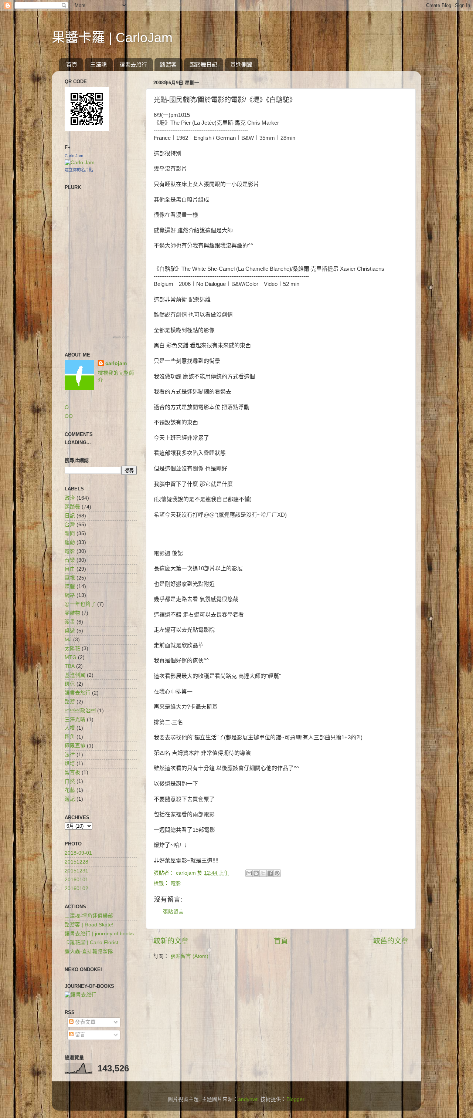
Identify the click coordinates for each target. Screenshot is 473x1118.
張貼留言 (173, 912)
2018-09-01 (78, 853)
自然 (70, 781)
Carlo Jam (74, 155)
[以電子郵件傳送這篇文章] (249, 873)
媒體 (70, 586)
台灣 (70, 524)
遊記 (70, 799)
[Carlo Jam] (80, 162)
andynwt (248, 1099)
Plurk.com (121, 337)
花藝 (70, 790)
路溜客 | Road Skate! (89, 925)
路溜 (70, 702)
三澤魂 (98, 64)
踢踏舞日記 (203, 64)
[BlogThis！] (256, 873)
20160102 (76, 888)
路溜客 (168, 64)
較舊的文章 (390, 941)
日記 (70, 516)
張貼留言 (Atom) (189, 956)
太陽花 (72, 648)
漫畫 (70, 622)
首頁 (71, 64)
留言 (79, 1034)
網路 (70, 595)
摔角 (70, 737)
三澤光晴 (75, 719)
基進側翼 (241, 64)
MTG (70, 657)
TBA (70, 666)
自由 (70, 569)
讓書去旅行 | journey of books (99, 933)
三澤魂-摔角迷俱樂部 (89, 916)
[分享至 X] (263, 873)
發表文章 (85, 1022)
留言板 (72, 772)
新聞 (70, 533)
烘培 (70, 763)
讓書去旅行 (133, 64)
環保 (70, 684)
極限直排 (75, 746)
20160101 (76, 879)
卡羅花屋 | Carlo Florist (91, 942)
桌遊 (70, 631)
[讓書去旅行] (80, 994)
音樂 (70, 560)
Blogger (295, 1099)
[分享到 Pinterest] (277, 873)
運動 (70, 542)
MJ (68, 639)
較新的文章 (170, 941)
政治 (70, 498)
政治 (80, 710)
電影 (176, 883)
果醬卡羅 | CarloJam (112, 37)
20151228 (76, 862)
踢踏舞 (72, 507)
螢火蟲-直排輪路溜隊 (89, 951)
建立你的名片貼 (79, 170)
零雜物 (72, 613)
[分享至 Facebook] (270, 873)
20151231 (76, 871)
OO (69, 416)
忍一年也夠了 (80, 604)
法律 (70, 754)
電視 (70, 578)
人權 (70, 728)
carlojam (116, 363)
